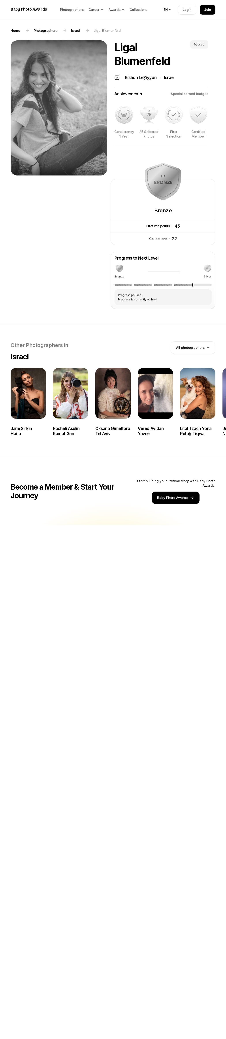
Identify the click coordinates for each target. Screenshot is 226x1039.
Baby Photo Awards (29, 9)
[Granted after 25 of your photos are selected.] (149, 115)
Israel (169, 77)
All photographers (190, 347)
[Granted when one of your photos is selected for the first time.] (174, 115)
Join (207, 10)
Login (187, 10)
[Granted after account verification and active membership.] (198, 115)
